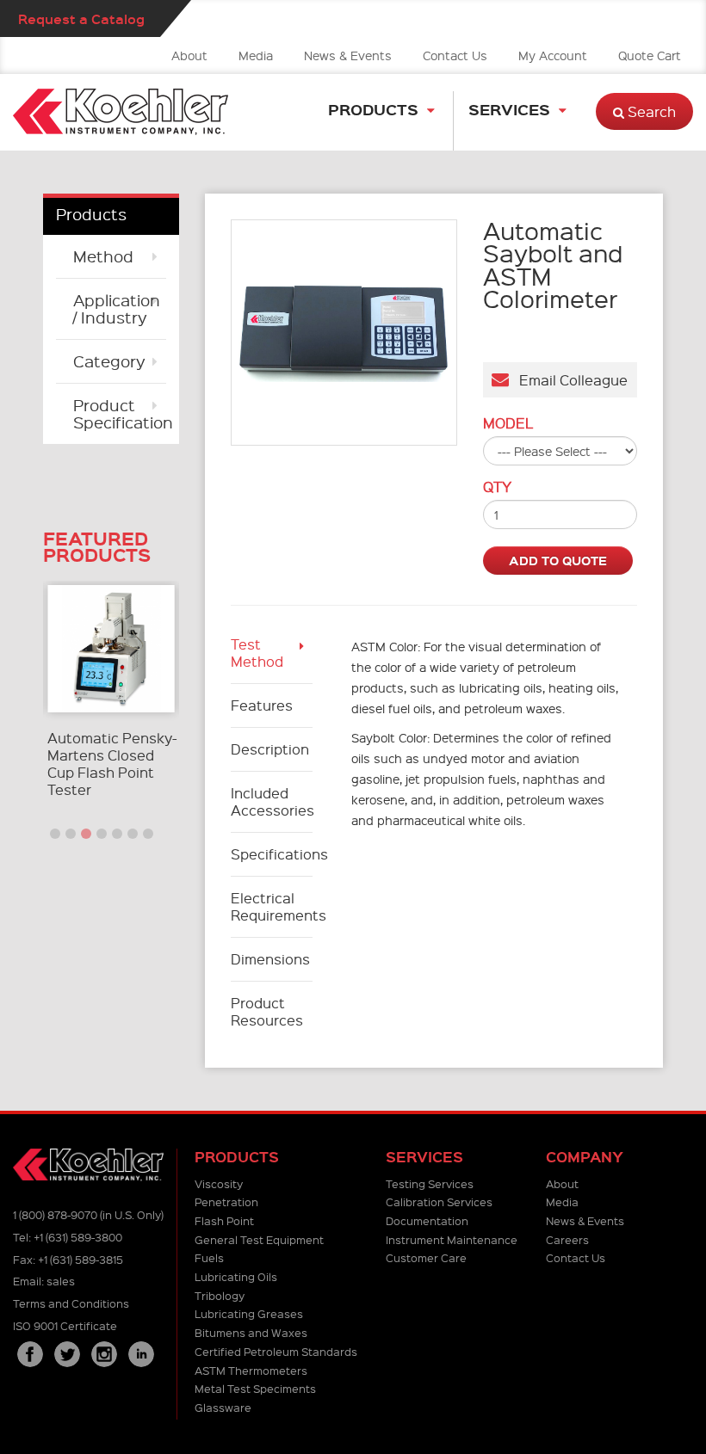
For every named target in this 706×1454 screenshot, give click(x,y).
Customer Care (426, 1257)
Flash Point (224, 1220)
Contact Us (455, 55)
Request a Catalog (81, 18)
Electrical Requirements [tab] (272, 906)
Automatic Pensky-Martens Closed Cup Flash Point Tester (112, 763)
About (189, 55)
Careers (567, 1239)
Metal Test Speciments (255, 1388)
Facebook (30, 1354)
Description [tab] (270, 749)
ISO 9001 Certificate (65, 1325)
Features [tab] (262, 705)
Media (255, 55)
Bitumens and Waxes (251, 1332)
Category (109, 361)
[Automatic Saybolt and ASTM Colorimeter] (344, 332)
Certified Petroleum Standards (276, 1351)
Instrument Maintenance (451, 1239)
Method (103, 256)
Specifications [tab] (272, 854)
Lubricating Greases (249, 1313)
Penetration (226, 1201)
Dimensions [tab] (270, 959)
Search (650, 111)
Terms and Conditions (71, 1303)
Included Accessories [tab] (272, 801)
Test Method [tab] (257, 652)
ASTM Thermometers (251, 1370)
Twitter (67, 1354)
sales (60, 1280)
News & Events (348, 55)
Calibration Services (439, 1201)
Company (584, 1157)
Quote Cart (649, 55)
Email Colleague (568, 380)
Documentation (427, 1220)
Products (373, 109)
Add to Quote (558, 560)
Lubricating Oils (236, 1276)
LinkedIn (141, 1354)
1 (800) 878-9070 (55, 1214)
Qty (497, 487)
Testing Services (430, 1183)
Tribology (220, 1295)
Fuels (209, 1257)
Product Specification (119, 413)
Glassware (223, 1407)
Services (509, 109)
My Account (552, 55)
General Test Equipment (259, 1239)
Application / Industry (116, 308)
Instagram (104, 1354)
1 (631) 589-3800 (78, 1236)
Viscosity (219, 1183)
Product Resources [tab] (267, 1011)
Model (508, 423)
